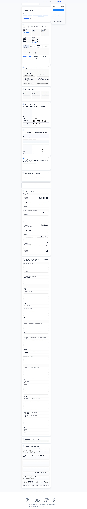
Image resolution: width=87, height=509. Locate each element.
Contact (54, 500)
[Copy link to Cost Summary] (48, 24)
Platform (45, 1)
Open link (25, 361)
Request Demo (59, 1)
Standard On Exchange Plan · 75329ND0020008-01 (39, 121)
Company (55, 1)
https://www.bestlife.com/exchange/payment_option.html (36, 482)
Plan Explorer (45, 502)
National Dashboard (46, 499)
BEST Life (34, 114)
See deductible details (35, 35)
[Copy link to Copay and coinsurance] (48, 438)
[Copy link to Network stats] (48, 130)
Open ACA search (55, 16)
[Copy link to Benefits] (48, 190)
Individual (34, 30)
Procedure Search (37, 502)
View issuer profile (55, 14)
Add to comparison (27, 56)
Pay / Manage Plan (25, 18)
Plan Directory (37, 501)
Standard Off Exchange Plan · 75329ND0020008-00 (39, 120)
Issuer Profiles (45, 500)
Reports (49, 1)
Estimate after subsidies (26, 32)
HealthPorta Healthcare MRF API (44, 486)
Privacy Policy (54, 501)
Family (33, 31)
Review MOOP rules (43, 35)
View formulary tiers (34, 42)
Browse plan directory (56, 15)
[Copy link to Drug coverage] (48, 158)
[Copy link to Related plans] (48, 89)
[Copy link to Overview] (48, 8)
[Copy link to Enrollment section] (48, 67)
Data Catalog (36, 499)
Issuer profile (36, 56)
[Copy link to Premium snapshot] (48, 104)
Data (46, 1)
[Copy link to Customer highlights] (48, 172)
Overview (27, 499)
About (53, 499)
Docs (51, 1)
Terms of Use (54, 502)
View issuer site (32, 18)
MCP (52, 1)
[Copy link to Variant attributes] (48, 258)
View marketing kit (35, 116)
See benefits (45, 56)
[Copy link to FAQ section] (48, 445)
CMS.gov (38, 486)
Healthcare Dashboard (38, 500)
